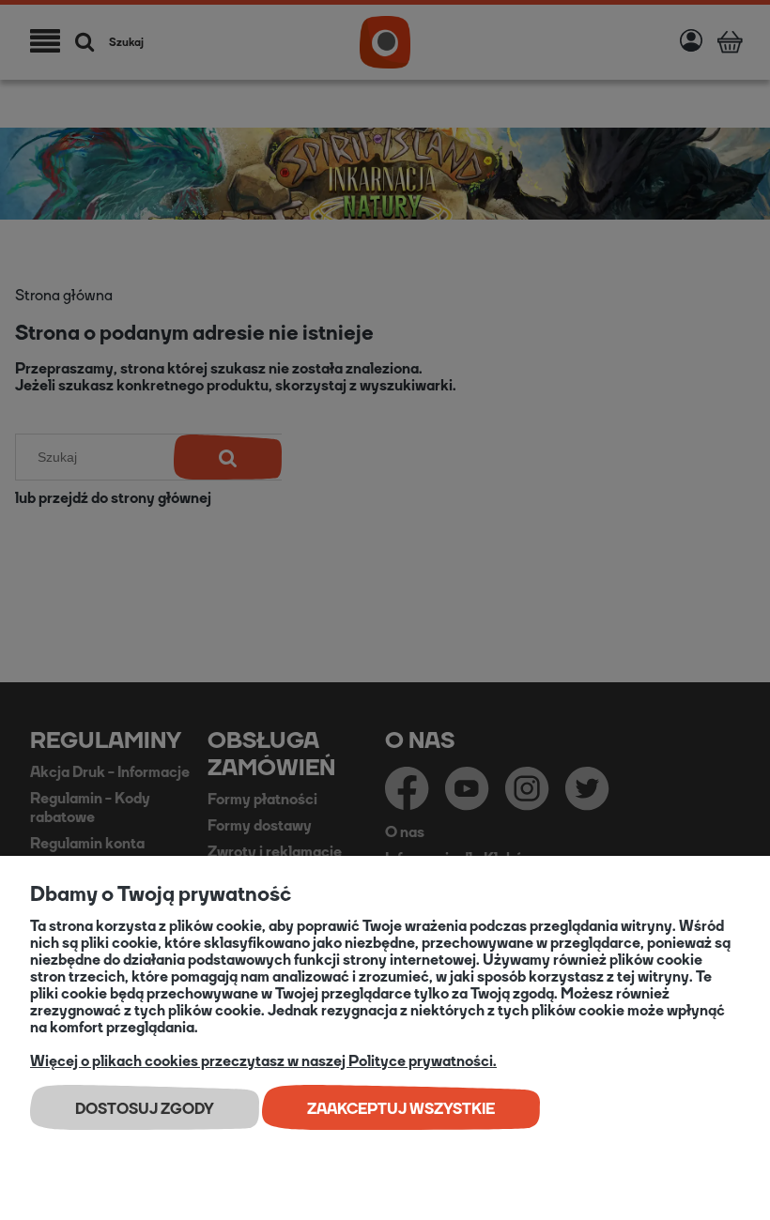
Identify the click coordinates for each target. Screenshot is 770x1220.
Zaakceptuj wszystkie (401, 1109)
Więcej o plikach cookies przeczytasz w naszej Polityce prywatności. (263, 1061)
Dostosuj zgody (144, 1109)
